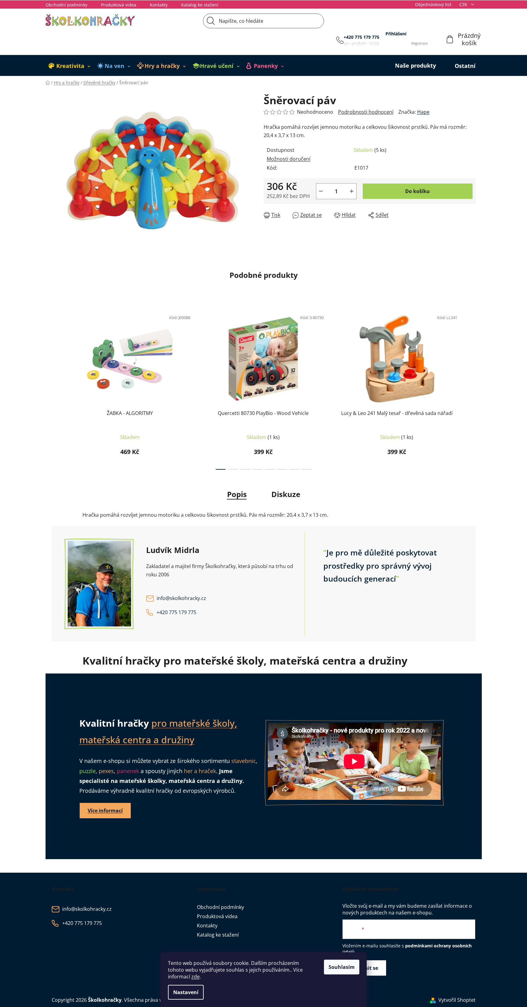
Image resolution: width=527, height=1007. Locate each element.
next (471, 388)
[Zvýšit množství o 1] (351, 191)
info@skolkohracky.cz (181, 598)
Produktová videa (118, 5)
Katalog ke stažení (199, 5)
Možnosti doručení (288, 159)
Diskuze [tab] (285, 494)
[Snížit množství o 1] (320, 191)
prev (57, 388)
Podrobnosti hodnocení (365, 112)
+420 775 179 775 (361, 37)
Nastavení (185, 992)
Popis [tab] (237, 494)
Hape (423, 112)
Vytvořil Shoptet (457, 1000)
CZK (464, 4)
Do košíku (417, 191)
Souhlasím (342, 967)
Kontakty (159, 5)
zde (195, 976)
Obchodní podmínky (66, 5)
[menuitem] (69, 65)
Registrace (419, 43)
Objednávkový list (433, 4)
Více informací (105, 810)
